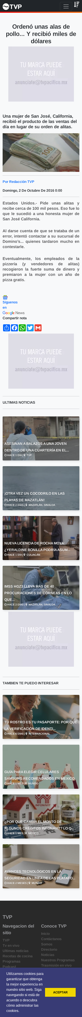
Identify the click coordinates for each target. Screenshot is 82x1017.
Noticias (47, 955)
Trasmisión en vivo (56, 965)
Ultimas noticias (16, 951)
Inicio (45, 933)
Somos (46, 944)
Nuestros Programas (58, 960)
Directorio (49, 949)
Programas (12, 961)
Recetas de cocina (18, 956)
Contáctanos (51, 939)
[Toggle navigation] (66, 6)
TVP (6, 940)
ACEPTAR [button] (60, 992)
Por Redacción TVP (18, 182)
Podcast (9, 967)
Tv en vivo (11, 945)
